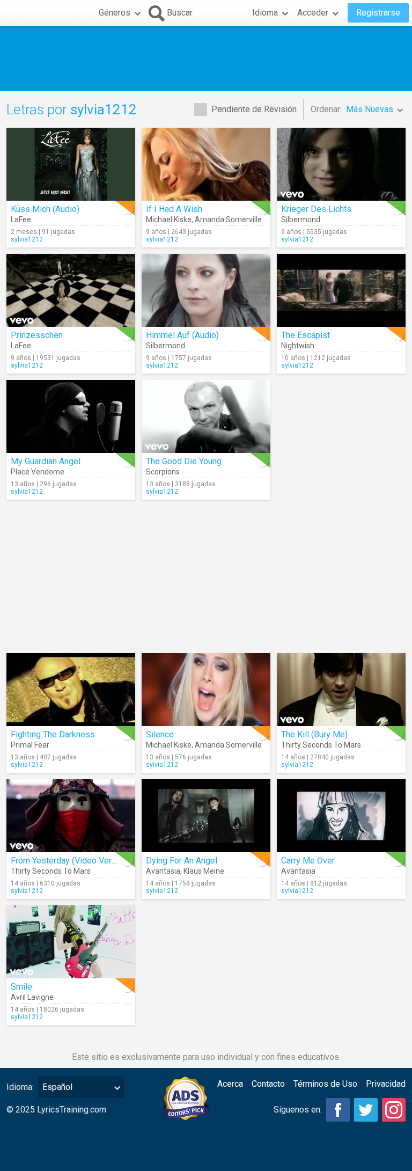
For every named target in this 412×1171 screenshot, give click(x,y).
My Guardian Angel (45, 461)
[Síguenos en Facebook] (338, 1110)
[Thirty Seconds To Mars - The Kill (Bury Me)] (341, 689)
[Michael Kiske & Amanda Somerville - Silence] (206, 689)
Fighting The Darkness (53, 734)
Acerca (230, 1084)
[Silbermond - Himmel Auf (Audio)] (206, 290)
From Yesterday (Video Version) (70, 860)
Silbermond (300, 219)
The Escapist (305, 335)
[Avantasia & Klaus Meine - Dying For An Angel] (206, 815)
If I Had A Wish (174, 209)
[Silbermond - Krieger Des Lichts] (341, 164)
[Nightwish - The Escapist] (341, 290)
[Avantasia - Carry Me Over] (341, 815)
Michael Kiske (169, 219)
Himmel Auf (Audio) (182, 335)
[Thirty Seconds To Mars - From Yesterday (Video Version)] (70, 815)
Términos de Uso (325, 1084)
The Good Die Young (184, 461)
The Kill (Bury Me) (314, 734)
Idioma (265, 13)
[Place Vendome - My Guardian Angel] (70, 416)
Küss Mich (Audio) (45, 209)
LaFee (21, 219)
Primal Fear (30, 745)
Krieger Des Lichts (316, 209)
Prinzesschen (37, 335)
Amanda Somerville (228, 219)
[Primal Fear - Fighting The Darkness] (70, 689)
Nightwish (297, 345)
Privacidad (386, 1084)
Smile (21, 987)
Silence (160, 734)
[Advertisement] (206, 58)
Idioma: (20, 1087)
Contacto (268, 1084)
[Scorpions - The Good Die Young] (206, 416)
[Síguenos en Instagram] (394, 1110)
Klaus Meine (203, 871)
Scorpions (163, 471)
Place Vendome (37, 471)
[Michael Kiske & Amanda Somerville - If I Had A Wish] (206, 164)
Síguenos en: (298, 1109)
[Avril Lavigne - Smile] (70, 941)
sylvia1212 (27, 239)
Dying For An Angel (181, 860)
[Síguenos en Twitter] (366, 1110)
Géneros (114, 13)
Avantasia (163, 871)
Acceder (312, 13)
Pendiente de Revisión (254, 109)
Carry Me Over (308, 860)
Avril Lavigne (32, 997)
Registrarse (378, 13)
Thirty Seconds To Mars (321, 745)
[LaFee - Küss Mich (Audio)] (70, 164)
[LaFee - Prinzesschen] (70, 290)
